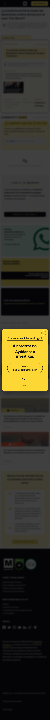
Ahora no (25, 385)
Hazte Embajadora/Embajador (25, 368)
